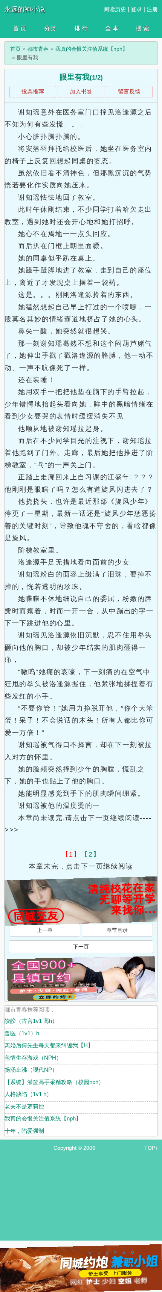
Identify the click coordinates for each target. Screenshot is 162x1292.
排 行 (81, 28)
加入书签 (81, 91)
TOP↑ (151, 1148)
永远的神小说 (24, 9)
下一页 (81, 947)
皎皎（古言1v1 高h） (31, 1021)
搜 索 (142, 28)
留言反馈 (129, 91)
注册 (152, 9)
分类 (50, 28)
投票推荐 (32, 91)
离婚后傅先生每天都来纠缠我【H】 (49, 1045)
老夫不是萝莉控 (24, 1106)
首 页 (19, 28)
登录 (136, 9)
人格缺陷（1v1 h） (28, 1094)
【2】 (90, 854)
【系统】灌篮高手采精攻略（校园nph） (54, 1082)
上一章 (45, 930)
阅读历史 (115, 9)
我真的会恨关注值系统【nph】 (91, 49)
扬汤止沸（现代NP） (31, 1069)
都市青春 (38, 49)
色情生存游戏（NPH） (33, 1057)
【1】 (71, 854)
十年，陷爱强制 (24, 1131)
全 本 (112, 28)
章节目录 (117, 930)
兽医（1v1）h (22, 1033)
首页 (15, 49)
